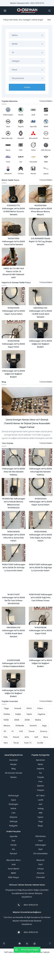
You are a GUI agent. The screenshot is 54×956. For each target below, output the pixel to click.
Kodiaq (7, 714)
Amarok (17, 708)
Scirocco (43, 731)
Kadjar (18, 714)
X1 (13, 731)
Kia (13, 849)
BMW (13, 873)
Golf (36, 737)
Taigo (6, 708)
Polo (5, 737)
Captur (29, 714)
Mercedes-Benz (13, 860)
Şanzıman (40, 760)
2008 (27, 719)
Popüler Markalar (10, 101)
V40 (21, 731)
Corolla (40, 742)
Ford (40, 840)
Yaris (6, 742)
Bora (45, 737)
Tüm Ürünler (7, 443)
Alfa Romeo (40, 836)
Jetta (27, 737)
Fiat (13, 840)
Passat (16, 737)
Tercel (16, 742)
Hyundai (13, 836)
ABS (40, 812)
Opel (40, 849)
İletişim (13, 777)
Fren (40, 781)
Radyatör (13, 825)
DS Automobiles (40, 853)
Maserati (40, 860)
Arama (27, 87)
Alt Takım (40, 795)
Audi (14, 864)
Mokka (38, 719)
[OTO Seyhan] (4, 943)
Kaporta (40, 768)
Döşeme (13, 817)
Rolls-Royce (13, 877)
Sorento (33, 725)
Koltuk (13, 808)
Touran (31, 731)
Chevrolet (40, 877)
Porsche (40, 873)
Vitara (40, 708)
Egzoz (40, 817)
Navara (7, 725)
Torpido (40, 777)
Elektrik (40, 785)
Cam (13, 812)
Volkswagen (40, 844)
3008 (16, 719)
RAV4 (29, 708)
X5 (5, 731)
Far (40, 772)
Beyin (40, 825)
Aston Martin (13, 868)
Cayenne (41, 714)
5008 (6, 719)
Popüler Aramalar (10, 701)
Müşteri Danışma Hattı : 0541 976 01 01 (27, 3)
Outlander (20, 725)
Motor (40, 764)
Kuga (44, 725)
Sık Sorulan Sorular (13, 772)
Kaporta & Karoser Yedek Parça (16, 282)
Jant (40, 804)
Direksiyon (13, 804)
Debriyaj (13, 821)
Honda (13, 844)
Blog (4, 382)
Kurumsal (13, 760)
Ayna (13, 799)
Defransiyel (13, 795)
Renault (13, 853)
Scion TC (28, 742)
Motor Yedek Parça (10, 180)
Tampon (40, 790)
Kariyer (13, 764)
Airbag (40, 808)
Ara (49, 19)
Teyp (40, 821)
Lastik (40, 799)
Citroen (40, 868)
